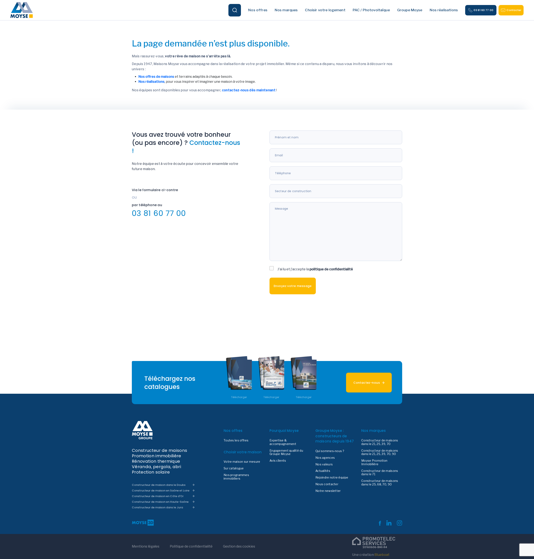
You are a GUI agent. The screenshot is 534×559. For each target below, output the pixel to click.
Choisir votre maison (243, 452)
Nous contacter (326, 484)
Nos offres (233, 430)
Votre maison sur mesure (242, 461)
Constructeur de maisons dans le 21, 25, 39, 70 (379, 442)
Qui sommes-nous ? (329, 451)
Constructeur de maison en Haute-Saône (160, 502)
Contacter (513, 10)
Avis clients (278, 460)
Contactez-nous (366, 383)
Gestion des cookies (239, 546)
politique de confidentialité (331, 269)
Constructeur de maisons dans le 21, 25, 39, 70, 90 (379, 452)
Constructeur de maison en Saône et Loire (160, 490)
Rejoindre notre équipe (331, 477)
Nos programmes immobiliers (236, 476)
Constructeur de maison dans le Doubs (158, 485)
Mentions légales (145, 546)
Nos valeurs (324, 464)
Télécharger (239, 397)
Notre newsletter (328, 491)
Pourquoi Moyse (284, 430)
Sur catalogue (234, 468)
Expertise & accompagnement (283, 442)
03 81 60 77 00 (483, 10)
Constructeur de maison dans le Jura (157, 507)
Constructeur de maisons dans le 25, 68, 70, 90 (379, 482)
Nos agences (325, 457)
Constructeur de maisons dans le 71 (379, 472)
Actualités (322, 471)
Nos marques (373, 430)
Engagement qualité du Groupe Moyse (286, 452)
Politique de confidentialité (191, 546)
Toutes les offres (236, 440)
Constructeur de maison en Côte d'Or (158, 496)
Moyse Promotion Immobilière (374, 462)
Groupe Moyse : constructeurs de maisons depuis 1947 (334, 436)
